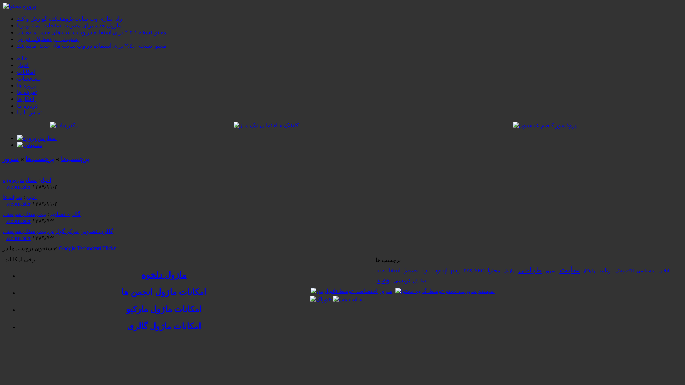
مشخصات (29, 79)
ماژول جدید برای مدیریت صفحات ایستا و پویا (69, 25)
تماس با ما (29, 112)
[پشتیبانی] (29, 145)
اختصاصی (646, 270)
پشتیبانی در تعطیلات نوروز (48, 39)
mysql (440, 270)
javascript (416, 270)
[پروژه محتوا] (19, 6)
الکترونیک (624, 270)
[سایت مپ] (347, 299)
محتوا (494, 270)
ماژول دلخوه (164, 274)
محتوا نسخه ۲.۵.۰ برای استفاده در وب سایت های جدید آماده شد (91, 46)
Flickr (109, 248)
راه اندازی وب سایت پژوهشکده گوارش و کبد (69, 19)
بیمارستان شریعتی (24, 214)
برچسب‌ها (75, 159)
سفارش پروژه (20, 180)
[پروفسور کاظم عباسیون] (545, 125)
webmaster (18, 187)
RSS (468, 270)
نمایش (419, 280)
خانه (22, 58)
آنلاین (664, 270)
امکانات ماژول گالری (164, 326)
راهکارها (27, 99)
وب (383, 279)
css (381, 270)
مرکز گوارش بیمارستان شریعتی (41, 231)
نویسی (401, 280)
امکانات (26, 72)
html (395, 270)
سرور (11, 159)
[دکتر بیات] (64, 125)
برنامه (605, 270)
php (456, 270)
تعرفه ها (27, 92)
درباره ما (27, 106)
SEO (479, 270)
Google (67, 248)
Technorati (89, 248)
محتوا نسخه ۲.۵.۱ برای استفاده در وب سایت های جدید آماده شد (91, 32)
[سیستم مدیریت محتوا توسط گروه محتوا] (445, 291)
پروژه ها (26, 85)
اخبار (23, 65)
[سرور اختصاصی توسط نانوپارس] (351, 291)
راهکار (589, 270)
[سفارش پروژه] (37, 138)
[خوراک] (320, 299)
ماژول (509, 270)
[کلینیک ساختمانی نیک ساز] (266, 125)
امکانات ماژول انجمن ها (164, 292)
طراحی (530, 270)
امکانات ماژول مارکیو (164, 309)
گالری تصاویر (65, 214)
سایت (569, 269)
